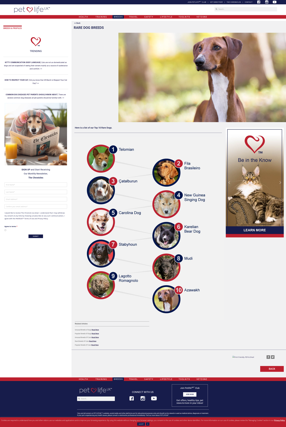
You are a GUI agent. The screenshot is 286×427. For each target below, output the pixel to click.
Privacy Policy (43, 219)
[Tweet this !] (272, 357)
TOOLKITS (184, 17)
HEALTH (83, 17)
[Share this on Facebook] (268, 357)
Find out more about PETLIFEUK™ (157, 415)
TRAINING (101, 17)
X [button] (147, 424)
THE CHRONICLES (234, 2)
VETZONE (202, 17)
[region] (255, 182)
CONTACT (248, 2)
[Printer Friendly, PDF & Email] (243, 357)
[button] (255, 182)
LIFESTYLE (166, 17)
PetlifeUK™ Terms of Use (25, 219)
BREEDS (118, 17)
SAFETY (148, 17)
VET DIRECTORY (216, 2)
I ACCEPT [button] (141, 424)
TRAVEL (133, 17)
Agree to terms (10, 226)
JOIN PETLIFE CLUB (197, 2)
